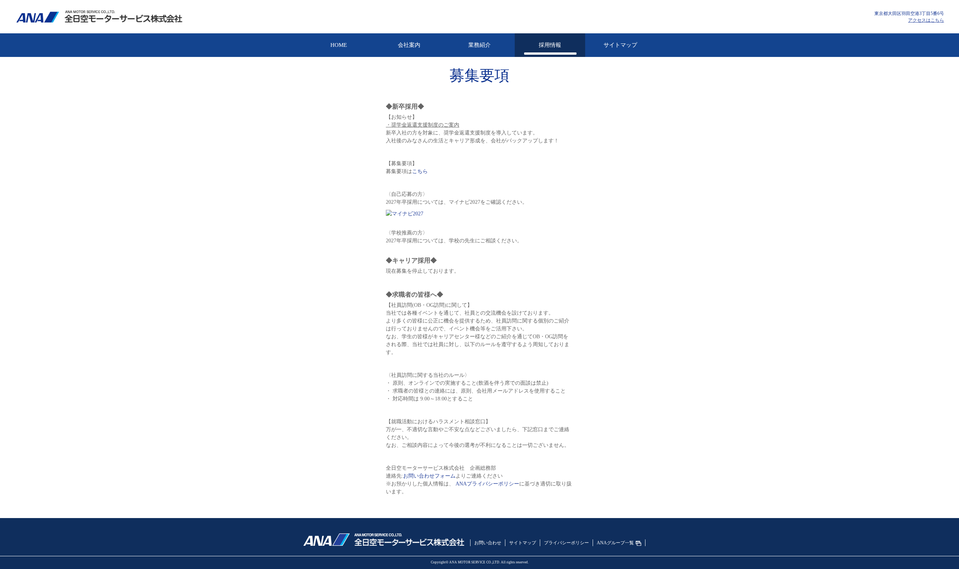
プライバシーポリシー (566, 542)
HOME (338, 45)
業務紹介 (479, 45)
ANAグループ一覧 (615, 542)
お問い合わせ (487, 542)
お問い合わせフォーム (429, 476)
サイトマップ (620, 45)
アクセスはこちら (926, 20)
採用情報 (550, 45)
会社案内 (409, 45)
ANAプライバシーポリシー (487, 484)
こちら (420, 171)
